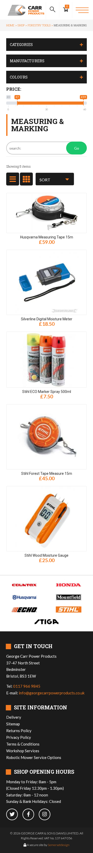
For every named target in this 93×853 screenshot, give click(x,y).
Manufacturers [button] (27, 60)
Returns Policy (19, 730)
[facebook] (30, 814)
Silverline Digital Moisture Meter (46, 319)
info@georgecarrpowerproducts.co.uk (51, 693)
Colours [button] (19, 77)
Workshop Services (22, 750)
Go (76, 148)
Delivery (13, 717)
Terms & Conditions (23, 744)
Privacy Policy (18, 737)
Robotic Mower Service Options (33, 757)
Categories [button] (21, 44)
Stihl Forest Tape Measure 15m (46, 473)
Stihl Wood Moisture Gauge (46, 555)
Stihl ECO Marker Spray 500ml (46, 392)
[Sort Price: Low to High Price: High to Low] (54, 179)
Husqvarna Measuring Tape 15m (46, 237)
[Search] (52, 9)
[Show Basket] (65, 9)
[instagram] (46, 814)
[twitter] (14, 814)
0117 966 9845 (26, 686)
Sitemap (13, 724)
